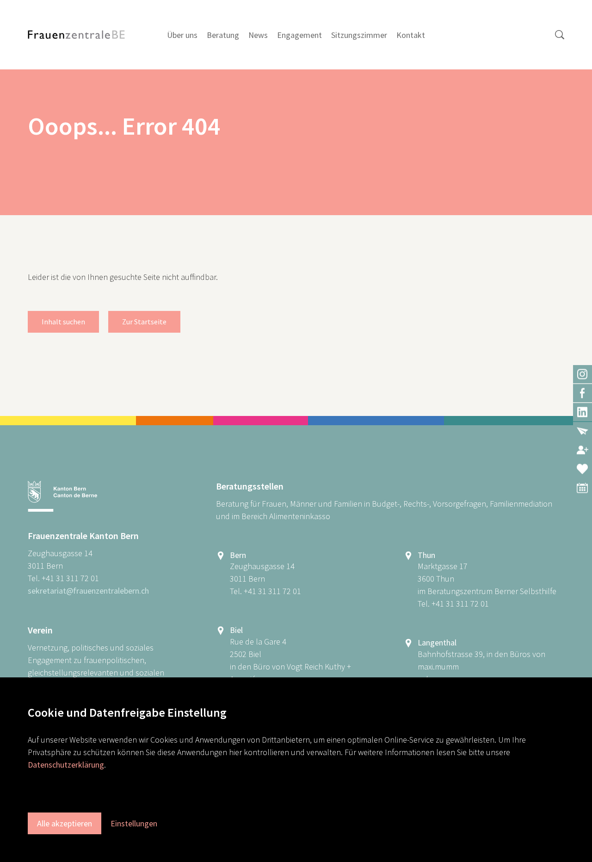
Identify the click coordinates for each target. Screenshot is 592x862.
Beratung (223, 35)
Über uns (182, 35)
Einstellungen (134, 823)
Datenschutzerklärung (66, 764)
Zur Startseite (144, 321)
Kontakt (410, 35)
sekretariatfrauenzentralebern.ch (88, 590)
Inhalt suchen (63, 321)
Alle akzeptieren (64, 823)
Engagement (299, 35)
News (258, 35)
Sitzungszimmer (359, 35)
